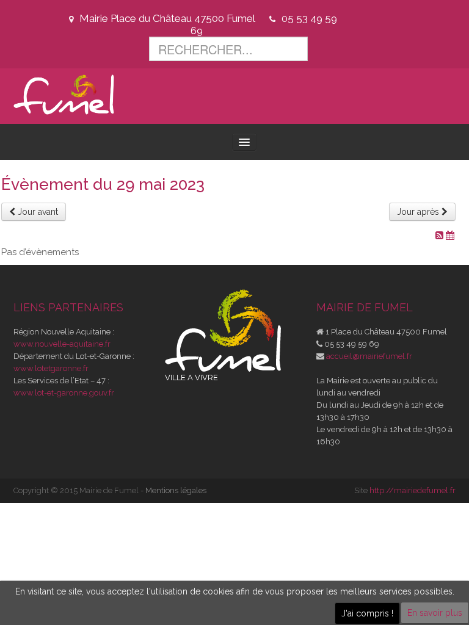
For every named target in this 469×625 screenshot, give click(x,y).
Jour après (419, 212)
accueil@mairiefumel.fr (369, 356)
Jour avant (36, 212)
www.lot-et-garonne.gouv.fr (63, 392)
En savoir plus (434, 613)
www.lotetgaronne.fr (51, 368)
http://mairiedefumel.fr (412, 490)
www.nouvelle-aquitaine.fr (62, 344)
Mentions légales (175, 490)
